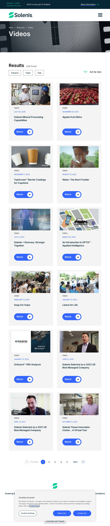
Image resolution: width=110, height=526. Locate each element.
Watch (20, 131)
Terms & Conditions (96, 493)
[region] (55, 506)
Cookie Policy (34, 506)
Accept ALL (82, 513)
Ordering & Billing (13, 493)
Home (11, 28)
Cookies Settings (55, 521)
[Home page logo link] (55, 486)
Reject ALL (62, 513)
